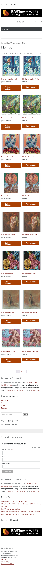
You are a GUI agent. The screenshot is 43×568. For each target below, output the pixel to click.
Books (3, 403)
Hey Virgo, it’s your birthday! (11, 509)
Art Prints (4, 400)
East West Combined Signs (15, 390)
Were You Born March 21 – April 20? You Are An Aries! (20, 511)
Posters (4, 408)
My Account (29, 22)
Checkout (38, 22)
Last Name (6, 463)
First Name (6, 457)
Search (26, 414)
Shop (3, 4)
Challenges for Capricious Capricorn (14, 501)
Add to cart (31, 87)
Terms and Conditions (7, 564)
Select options (8, 88)
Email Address (7, 450)
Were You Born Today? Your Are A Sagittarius (17, 514)
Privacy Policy (5, 562)
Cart (11, 4)
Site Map (3, 560)
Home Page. (35, 390)
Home (3, 43)
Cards (3, 405)
